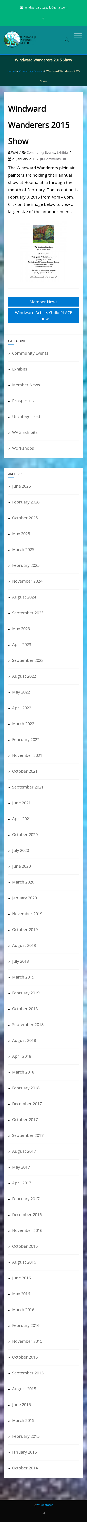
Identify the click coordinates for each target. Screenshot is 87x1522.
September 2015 (28, 1373)
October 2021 (25, 771)
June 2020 (21, 866)
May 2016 (21, 1293)
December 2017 (27, 1103)
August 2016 (24, 1262)
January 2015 (24, 1452)
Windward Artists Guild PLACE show (43, 315)
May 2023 (21, 628)
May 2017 (21, 1167)
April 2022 (21, 708)
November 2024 (27, 581)
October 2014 (25, 1468)
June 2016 (21, 1278)
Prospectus (23, 400)
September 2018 (28, 1024)
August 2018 (24, 1040)
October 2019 (25, 929)
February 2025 (25, 565)
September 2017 (28, 1135)
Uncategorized (26, 416)
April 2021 (21, 818)
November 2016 (27, 1230)
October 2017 (25, 1119)
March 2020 (23, 882)
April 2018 (21, 1056)
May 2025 (21, 533)
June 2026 (21, 486)
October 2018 (25, 1008)
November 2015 (27, 1341)
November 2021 (27, 755)
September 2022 (28, 660)
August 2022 (24, 676)
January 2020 (24, 898)
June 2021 (21, 803)
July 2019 (20, 961)
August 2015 (24, 1388)
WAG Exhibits (25, 432)
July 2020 (20, 850)
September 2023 (28, 613)
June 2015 (21, 1404)
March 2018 (23, 1072)
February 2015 (25, 1436)
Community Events (30, 71)
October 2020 (25, 834)
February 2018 (25, 1088)
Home (11, 71)
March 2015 (23, 1420)
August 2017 (24, 1151)
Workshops (23, 448)
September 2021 (28, 787)
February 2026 (25, 502)
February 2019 (25, 993)
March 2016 (23, 1309)
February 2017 (25, 1198)
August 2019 (24, 945)
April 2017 (21, 1183)
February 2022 (25, 739)
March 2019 (23, 977)
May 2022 (21, 692)
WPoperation (45, 1505)
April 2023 (21, 644)
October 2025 (25, 518)
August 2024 (24, 597)
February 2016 (25, 1325)
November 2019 (27, 913)
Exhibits (63, 152)
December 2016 (27, 1214)
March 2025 (23, 549)
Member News (43, 302)
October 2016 (25, 1246)
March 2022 (23, 723)
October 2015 (25, 1357)
